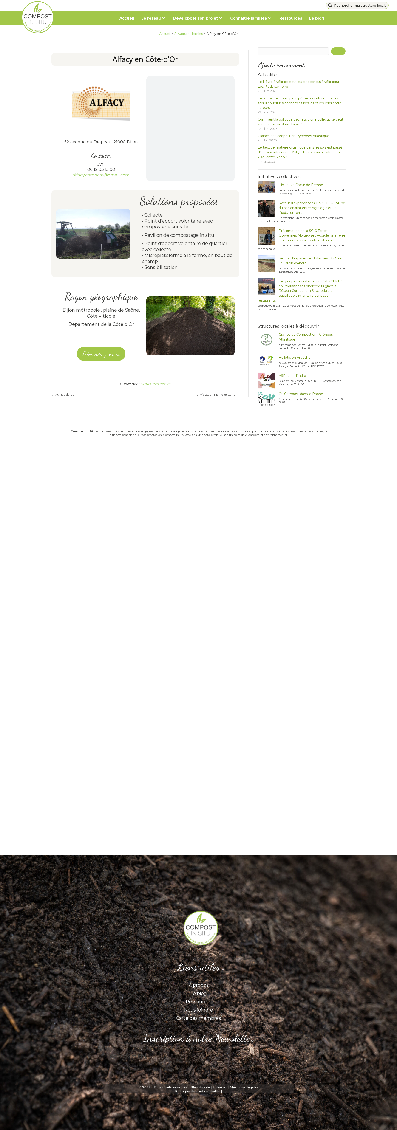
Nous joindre (198, 1010)
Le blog (198, 993)
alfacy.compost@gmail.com (101, 175)
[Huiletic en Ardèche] (266, 360)
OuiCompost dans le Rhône (301, 394)
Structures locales (188, 34)
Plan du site (200, 1087)
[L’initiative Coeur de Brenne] (266, 186)
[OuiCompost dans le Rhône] (266, 399)
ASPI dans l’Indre (292, 376)
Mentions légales (244, 1087)
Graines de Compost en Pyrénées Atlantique (293, 136)
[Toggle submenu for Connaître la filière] (269, 18)
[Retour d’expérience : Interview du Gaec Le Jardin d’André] (266, 263)
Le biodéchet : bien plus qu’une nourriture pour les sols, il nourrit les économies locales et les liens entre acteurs (299, 103)
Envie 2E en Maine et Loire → (218, 394)
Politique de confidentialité (197, 1091)
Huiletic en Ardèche (294, 357)
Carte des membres (198, 1018)
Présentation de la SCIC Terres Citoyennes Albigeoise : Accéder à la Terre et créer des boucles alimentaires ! (312, 235)
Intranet (220, 1087)
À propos (199, 985)
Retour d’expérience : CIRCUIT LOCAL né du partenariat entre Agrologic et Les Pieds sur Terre (312, 208)
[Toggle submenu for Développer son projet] (220, 18)
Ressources (199, 1001)
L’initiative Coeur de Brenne (301, 185)
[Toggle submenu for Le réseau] (163, 18)
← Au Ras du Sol (63, 394)
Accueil (165, 34)
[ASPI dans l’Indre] (266, 380)
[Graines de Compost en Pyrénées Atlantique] (266, 339)
